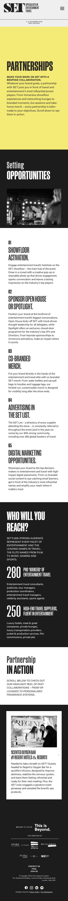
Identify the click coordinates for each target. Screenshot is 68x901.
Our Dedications (47, 892)
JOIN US (34, 871)
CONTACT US (34, 866)
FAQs (34, 869)
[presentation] (9, 755)
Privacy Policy (34, 892)
